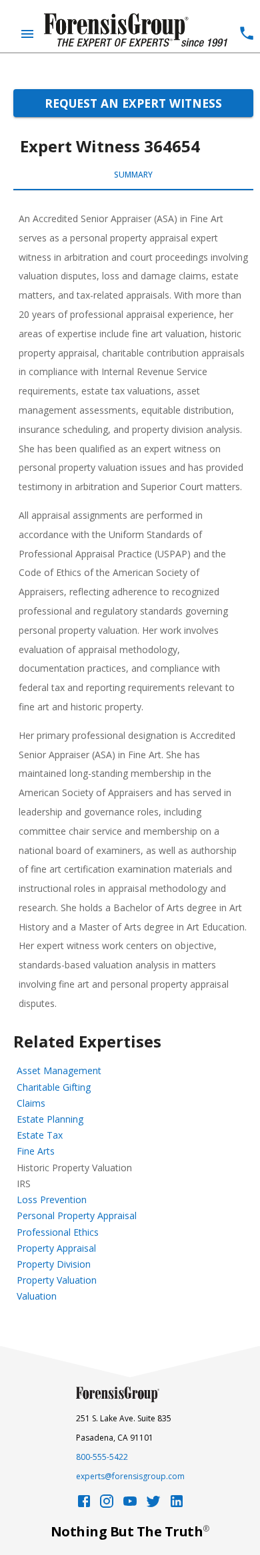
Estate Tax (40, 1135)
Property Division (54, 1264)
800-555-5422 (102, 1457)
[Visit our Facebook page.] (84, 1504)
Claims (31, 1103)
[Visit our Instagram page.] (107, 1504)
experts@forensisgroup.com (130, 1476)
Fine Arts (36, 1151)
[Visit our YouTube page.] (130, 1504)
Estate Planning (50, 1119)
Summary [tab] (133, 174)
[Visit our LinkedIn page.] (177, 1504)
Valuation (37, 1296)
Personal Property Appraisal (77, 1215)
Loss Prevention (52, 1199)
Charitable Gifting (54, 1087)
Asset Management (59, 1070)
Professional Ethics (58, 1232)
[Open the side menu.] (27, 34)
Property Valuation (57, 1280)
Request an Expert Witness (133, 103)
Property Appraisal (56, 1248)
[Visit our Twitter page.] (153, 1504)
